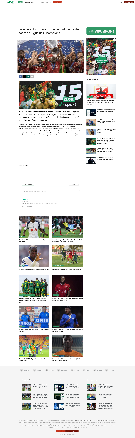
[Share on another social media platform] (32, 76)
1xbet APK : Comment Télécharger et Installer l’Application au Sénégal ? (72, 386)
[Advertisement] (67, 15)
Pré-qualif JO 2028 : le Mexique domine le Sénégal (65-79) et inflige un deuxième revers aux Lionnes (106, 150)
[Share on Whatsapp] (28, 76)
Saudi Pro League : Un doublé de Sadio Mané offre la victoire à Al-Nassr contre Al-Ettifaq (40, 396)
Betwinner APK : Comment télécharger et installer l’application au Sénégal (72, 396)
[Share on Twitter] (24, 76)
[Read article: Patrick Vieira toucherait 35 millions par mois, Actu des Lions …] (91, 396)
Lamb (37, 2)
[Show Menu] (2, 2)
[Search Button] (121, 2)
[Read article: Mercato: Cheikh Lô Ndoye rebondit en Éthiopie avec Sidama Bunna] (34, 346)
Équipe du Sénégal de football (81, 420)
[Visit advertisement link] (51, 95)
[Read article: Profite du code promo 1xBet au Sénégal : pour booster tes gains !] (59, 406)
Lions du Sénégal (96, 420)
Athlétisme (48, 2)
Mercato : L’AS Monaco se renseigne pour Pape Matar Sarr (40, 386)
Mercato (22, 236)
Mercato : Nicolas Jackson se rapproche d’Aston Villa (34, 269)
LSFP (99, 422)
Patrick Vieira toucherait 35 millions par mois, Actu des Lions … (105, 396)
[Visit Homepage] (10, 2)
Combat (42, 2)
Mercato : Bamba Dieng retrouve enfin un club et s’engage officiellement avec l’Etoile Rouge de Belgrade (100, 102)
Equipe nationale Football (27, 295)
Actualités (45, 422)
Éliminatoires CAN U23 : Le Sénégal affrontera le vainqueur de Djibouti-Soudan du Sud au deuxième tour (33, 300)
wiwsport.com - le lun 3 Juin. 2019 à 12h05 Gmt (29, 37)
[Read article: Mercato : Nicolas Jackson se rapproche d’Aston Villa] (34, 256)
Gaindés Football (47, 37)
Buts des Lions (58, 236)
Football (27, 2)
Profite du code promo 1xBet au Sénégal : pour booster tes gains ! (72, 405)
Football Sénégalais (105, 420)
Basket (33, 2)
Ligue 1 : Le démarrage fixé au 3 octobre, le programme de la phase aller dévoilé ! (106, 121)
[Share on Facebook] (20, 76)
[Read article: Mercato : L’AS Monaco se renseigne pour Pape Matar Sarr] (34, 227)
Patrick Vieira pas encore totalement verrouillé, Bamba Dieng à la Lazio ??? (105, 386)
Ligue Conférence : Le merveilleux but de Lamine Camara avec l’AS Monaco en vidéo (106, 131)
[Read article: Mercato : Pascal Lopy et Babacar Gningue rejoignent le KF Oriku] (34, 317)
